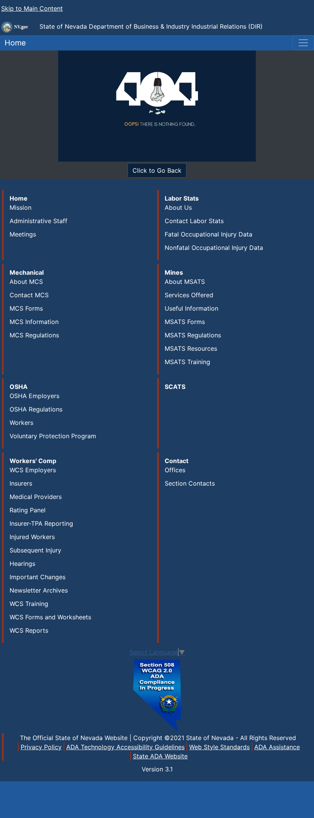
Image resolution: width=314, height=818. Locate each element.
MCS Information (34, 322)
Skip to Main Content (32, 8)
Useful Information (191, 308)
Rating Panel (28, 510)
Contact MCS (29, 295)
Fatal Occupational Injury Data (208, 234)
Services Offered (189, 295)
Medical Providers (36, 497)
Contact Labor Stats (194, 221)
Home (13, 42)
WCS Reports (29, 630)
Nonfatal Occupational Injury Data (214, 247)
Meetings (23, 234)
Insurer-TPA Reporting (41, 523)
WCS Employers (33, 470)
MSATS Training (187, 362)
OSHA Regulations (36, 409)
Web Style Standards (219, 747)
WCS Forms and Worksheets (50, 617)
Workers (21, 422)
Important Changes (37, 577)
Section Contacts (190, 483)
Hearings (22, 563)
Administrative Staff (38, 221)
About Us (178, 207)
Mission (20, 207)
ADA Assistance (277, 747)
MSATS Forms (185, 322)
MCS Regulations (34, 335)
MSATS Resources (191, 348)
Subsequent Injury (35, 550)
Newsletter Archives (39, 590)
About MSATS (185, 281)
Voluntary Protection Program (53, 436)
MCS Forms (26, 308)
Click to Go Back (157, 170)
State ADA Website (160, 756)
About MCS (26, 281)
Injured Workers (32, 537)
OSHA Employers (34, 396)
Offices (175, 470)
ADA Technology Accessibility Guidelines (125, 747)
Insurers (21, 483)
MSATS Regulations (193, 335)
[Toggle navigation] (303, 42)
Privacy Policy (41, 747)
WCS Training (29, 603)
